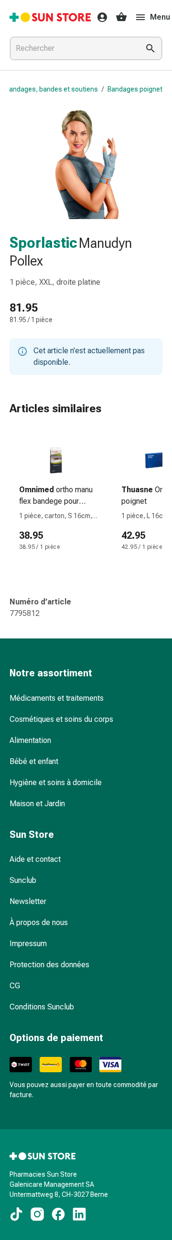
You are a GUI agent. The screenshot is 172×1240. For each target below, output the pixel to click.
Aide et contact (35, 859)
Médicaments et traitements (57, 698)
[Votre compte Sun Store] (99, 17)
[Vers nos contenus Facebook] (58, 1214)
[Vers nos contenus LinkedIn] (79, 1214)
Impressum (28, 943)
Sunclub (23, 880)
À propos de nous (39, 922)
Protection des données (49, 964)
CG (15, 985)
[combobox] (72, 48)
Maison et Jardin (37, 803)
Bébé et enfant (34, 761)
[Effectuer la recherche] (150, 48)
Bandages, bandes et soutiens (51, 89)
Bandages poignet (135, 89)
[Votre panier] (121, 17)
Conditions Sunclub (42, 1006)
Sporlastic (43, 242)
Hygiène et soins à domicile (56, 782)
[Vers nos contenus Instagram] (37, 1214)
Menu (160, 17)
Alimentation (30, 740)
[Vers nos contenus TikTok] (16, 1214)
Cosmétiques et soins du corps (61, 719)
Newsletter (28, 901)
